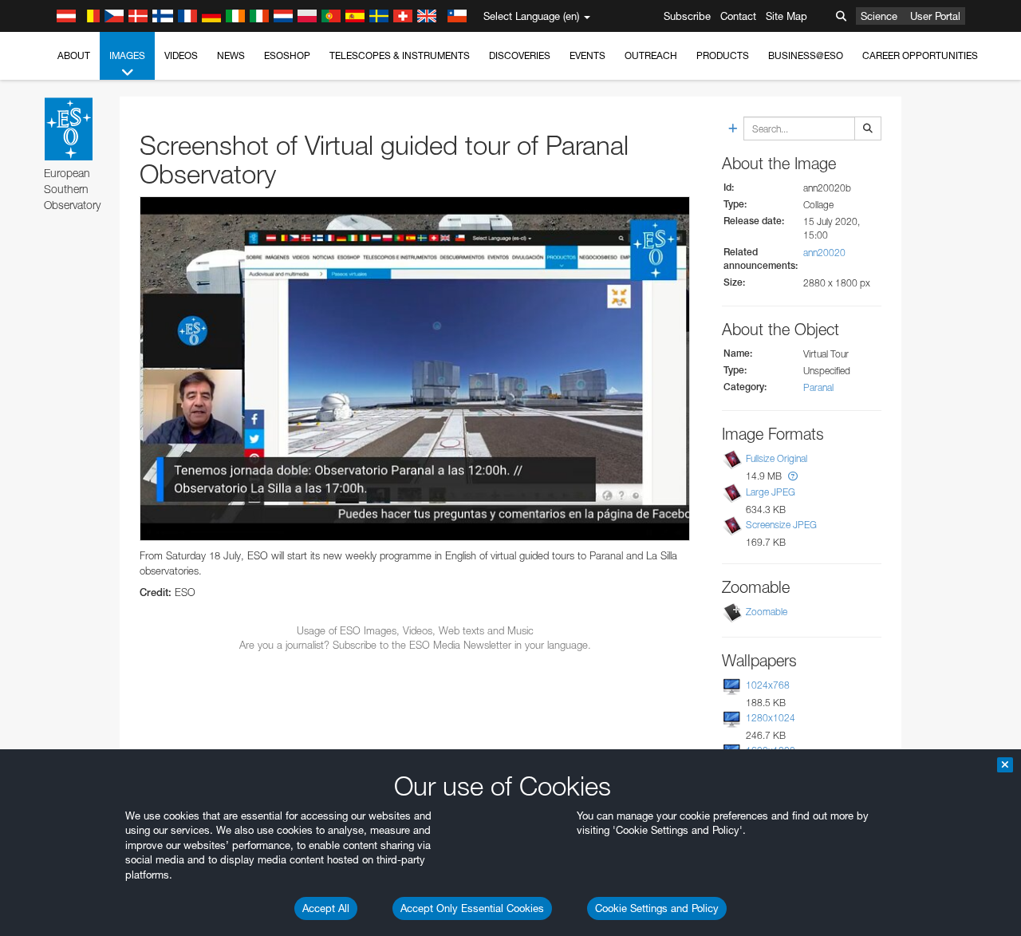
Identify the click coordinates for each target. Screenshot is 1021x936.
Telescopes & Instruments (399, 55)
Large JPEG (770, 492)
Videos (181, 55)
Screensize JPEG (781, 525)
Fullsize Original (776, 459)
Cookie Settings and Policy (657, 908)
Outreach (651, 55)
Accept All (325, 908)
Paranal (818, 387)
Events (587, 55)
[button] (793, 476)
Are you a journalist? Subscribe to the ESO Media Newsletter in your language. (415, 644)
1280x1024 (770, 718)
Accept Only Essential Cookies (472, 908)
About (73, 55)
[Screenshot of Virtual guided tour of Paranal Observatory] (414, 368)
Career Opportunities (920, 55)
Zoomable (766, 612)
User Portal (935, 16)
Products (722, 55)
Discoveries (519, 55)
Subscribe (687, 16)
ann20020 (824, 253)
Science (879, 16)
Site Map (786, 16)
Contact (738, 16)
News (231, 55)
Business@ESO (805, 55)
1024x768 (768, 685)
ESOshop (287, 55)
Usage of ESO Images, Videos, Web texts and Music (415, 630)
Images (127, 55)
